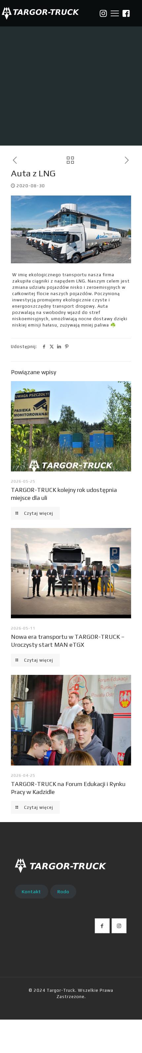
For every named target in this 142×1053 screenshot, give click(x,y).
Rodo (63, 891)
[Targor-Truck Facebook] (126, 13)
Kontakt (31, 891)
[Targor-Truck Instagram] (103, 13)
